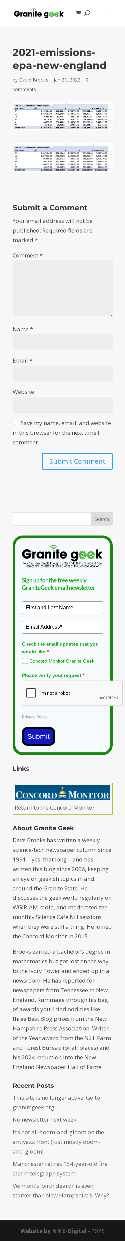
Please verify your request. (53, 675)
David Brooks (33, 80)
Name (23, 329)
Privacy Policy (34, 717)
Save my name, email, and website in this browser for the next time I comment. (62, 432)
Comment (28, 255)
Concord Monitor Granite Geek (61, 661)
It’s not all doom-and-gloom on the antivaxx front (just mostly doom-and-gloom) (58, 1141)
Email (22, 360)
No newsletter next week (44, 1119)
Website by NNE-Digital (53, 1231)
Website (23, 391)
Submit (38, 736)
